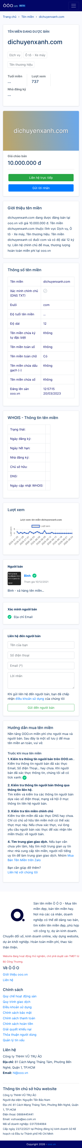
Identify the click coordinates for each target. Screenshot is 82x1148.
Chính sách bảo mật (17, 1013)
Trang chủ (9, 17)
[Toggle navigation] (73, 6)
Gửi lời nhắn (41, 188)
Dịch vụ (14, 55)
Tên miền (27, 17)
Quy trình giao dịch (16, 1002)
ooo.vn (52, 1144)
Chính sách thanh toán (19, 1018)
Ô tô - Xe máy (35, 55)
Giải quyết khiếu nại (17, 1029)
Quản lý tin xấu (13, 1040)
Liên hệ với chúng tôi (23, 872)
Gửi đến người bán (41, 708)
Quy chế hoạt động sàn (19, 996)
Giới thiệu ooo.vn (15, 974)
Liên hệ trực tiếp (41, 178)
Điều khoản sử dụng (17, 1007)
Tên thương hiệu (21, 64)
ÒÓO (14, 5)
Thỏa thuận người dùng (19, 1034)
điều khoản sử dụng (29, 699)
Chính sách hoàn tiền (18, 1024)
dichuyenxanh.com (51, 17)
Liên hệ (8, 980)
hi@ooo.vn (20, 1073)
